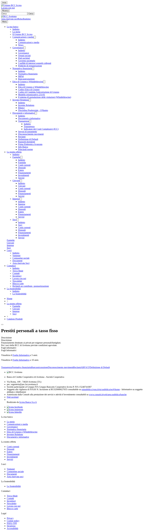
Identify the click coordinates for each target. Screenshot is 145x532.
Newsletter (17, 281)
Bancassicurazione (26, 79)
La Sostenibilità (14, 288)
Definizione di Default (28, 139)
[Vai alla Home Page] (9, 16)
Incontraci (16, 276)
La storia (16, 32)
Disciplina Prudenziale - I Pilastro (33, 110)
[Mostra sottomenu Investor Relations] (30, 100)
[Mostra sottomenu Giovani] (21, 180)
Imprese (16, 199)
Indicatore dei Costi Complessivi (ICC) (41, 129)
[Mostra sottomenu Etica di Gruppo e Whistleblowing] (44, 81)
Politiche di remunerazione (30, 66)
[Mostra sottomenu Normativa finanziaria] (33, 68)
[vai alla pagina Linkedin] (14, 412)
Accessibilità (12, 528)
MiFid (21, 76)
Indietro (15, 29)
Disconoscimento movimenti (31, 134)
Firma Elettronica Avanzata (30, 144)
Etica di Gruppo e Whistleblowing (27, 81)
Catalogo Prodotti (15, 319)
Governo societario (26, 60)
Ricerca (5, 11)
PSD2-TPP (12, 523)
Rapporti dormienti (26, 142)
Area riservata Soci (20, 263)
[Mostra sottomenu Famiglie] (21, 157)
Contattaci (11, 266)
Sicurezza (11, 526)
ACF (87, 367)
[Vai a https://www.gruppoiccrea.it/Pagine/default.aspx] (11, 5)
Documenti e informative (23, 113)
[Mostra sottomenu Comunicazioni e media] (35, 37)
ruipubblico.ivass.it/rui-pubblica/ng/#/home (101, 389)
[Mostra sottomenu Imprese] (21, 198)
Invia (4, 3)
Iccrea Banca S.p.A (28, 402)
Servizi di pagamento (27, 131)
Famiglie (16, 157)
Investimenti (23, 175)
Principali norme (25, 149)
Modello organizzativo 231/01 (31, 94)
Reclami (21, 136)
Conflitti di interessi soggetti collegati (34, 63)
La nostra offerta (14, 152)
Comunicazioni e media (23, 37)
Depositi (22, 167)
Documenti (17, 260)
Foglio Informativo (21, 355)
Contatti (16, 273)
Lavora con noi (8, 8)
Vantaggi (16, 255)
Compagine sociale (20, 258)
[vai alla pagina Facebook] (15, 407)
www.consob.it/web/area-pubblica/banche (108, 394)
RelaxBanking (24, 19)
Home (9, 298)
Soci (14, 219)
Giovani (16, 180)
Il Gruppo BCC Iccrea (22, 34)
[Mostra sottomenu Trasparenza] (30, 121)
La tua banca (12, 26)
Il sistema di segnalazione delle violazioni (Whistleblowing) (44, 97)
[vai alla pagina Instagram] (15, 409)
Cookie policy (13, 521)
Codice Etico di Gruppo (29, 89)
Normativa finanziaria (22, 68)
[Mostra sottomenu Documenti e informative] (36, 113)
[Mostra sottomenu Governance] (24, 47)
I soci (9, 250)
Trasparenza (23, 121)
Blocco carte (18, 283)
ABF (83, 367)
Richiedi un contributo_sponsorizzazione (30, 286)
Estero (21, 170)
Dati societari (24, 58)
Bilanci (21, 108)
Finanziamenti (24, 173)
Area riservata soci (9, 19)
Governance (17, 47)
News (20, 45)
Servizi (21, 178)
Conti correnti (24, 165)
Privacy (10, 518)
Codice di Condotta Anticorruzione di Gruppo (38, 92)
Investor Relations (20, 100)
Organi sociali (24, 55)
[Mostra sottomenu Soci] (17, 219)
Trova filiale (17, 271)
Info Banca (23, 147)
